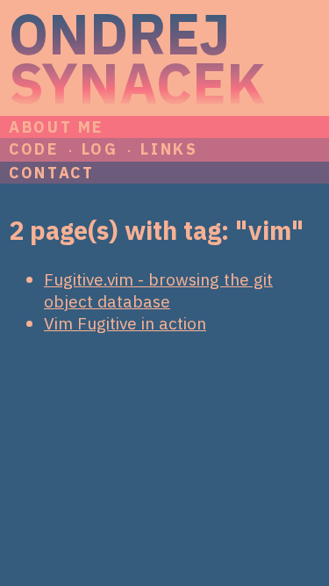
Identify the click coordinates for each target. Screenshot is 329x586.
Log (100, 149)
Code (34, 149)
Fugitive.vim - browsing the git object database (158, 290)
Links (168, 149)
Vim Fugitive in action (125, 323)
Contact (51, 173)
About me (56, 127)
